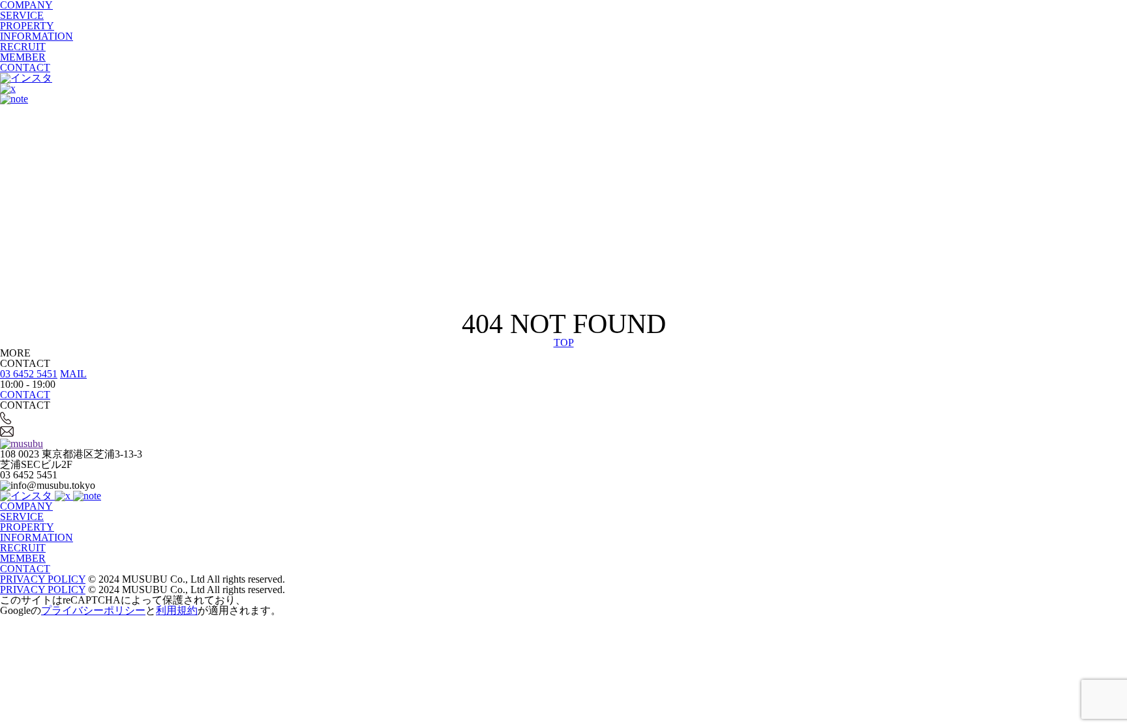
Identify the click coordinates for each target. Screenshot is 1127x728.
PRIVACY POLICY (42, 579)
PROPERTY (27, 25)
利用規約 (177, 610)
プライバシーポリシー (93, 610)
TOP (564, 342)
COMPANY (26, 506)
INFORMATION (36, 36)
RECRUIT (23, 46)
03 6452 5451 (28, 373)
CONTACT (25, 67)
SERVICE (22, 15)
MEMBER (23, 57)
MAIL (73, 373)
